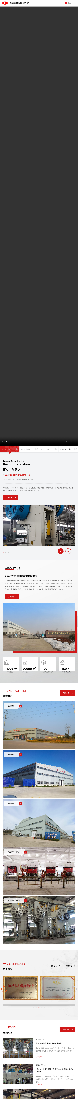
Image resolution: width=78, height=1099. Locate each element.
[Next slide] (68, 551)
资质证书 (70, 965)
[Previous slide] (61, 551)
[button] (5, 552)
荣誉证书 (55, 965)
